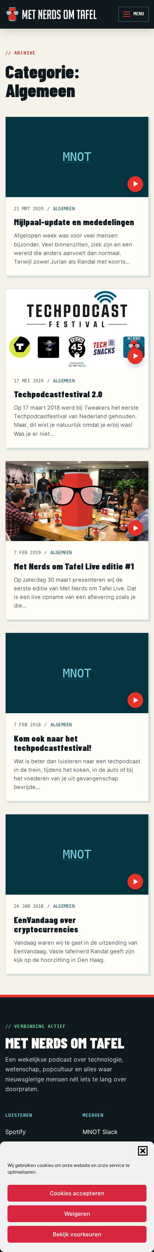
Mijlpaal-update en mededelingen (74, 222)
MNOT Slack (100, 1132)
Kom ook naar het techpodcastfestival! (53, 743)
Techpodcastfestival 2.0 (58, 394)
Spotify (15, 1132)
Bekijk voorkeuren (77, 1234)
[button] (143, 1151)
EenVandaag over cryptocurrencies (46, 924)
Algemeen (64, 208)
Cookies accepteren (77, 1193)
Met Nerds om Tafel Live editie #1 (74, 566)
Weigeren (77, 1213)
